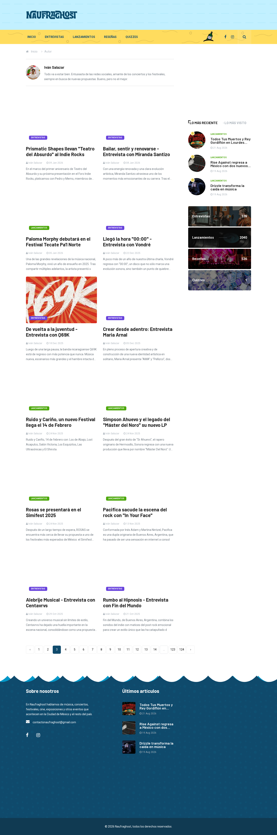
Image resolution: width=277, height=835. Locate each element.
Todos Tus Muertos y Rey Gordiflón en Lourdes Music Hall (230, 142)
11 (128, 649)
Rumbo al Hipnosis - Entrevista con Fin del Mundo (135, 602)
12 (137, 649)
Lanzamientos (84, 37)
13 (146, 649)
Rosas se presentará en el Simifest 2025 (53, 512)
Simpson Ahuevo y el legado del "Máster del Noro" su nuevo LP (136, 422)
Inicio (31, 37)
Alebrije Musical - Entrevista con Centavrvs (60, 602)
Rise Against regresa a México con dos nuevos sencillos (229, 165)
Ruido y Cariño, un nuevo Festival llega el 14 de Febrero (60, 422)
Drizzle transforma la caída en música (227, 187)
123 (172, 649)
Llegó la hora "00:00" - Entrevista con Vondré (127, 241)
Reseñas (110, 37)
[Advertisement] (177, 14)
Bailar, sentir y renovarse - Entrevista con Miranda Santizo (136, 151)
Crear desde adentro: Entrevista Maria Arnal (137, 332)
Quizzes (132, 37)
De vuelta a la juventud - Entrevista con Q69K (51, 332)
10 (119, 649)
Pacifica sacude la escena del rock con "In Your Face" (135, 512)
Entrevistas (54, 37)
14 (155, 649)
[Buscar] (244, 37)
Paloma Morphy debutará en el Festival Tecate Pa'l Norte (58, 241)
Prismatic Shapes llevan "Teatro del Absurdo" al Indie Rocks (60, 151)
